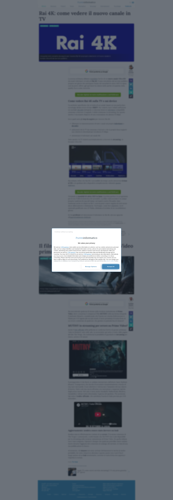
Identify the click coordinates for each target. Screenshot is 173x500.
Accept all (110, 266)
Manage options (91, 266)
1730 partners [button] (65, 247)
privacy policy (110, 261)
